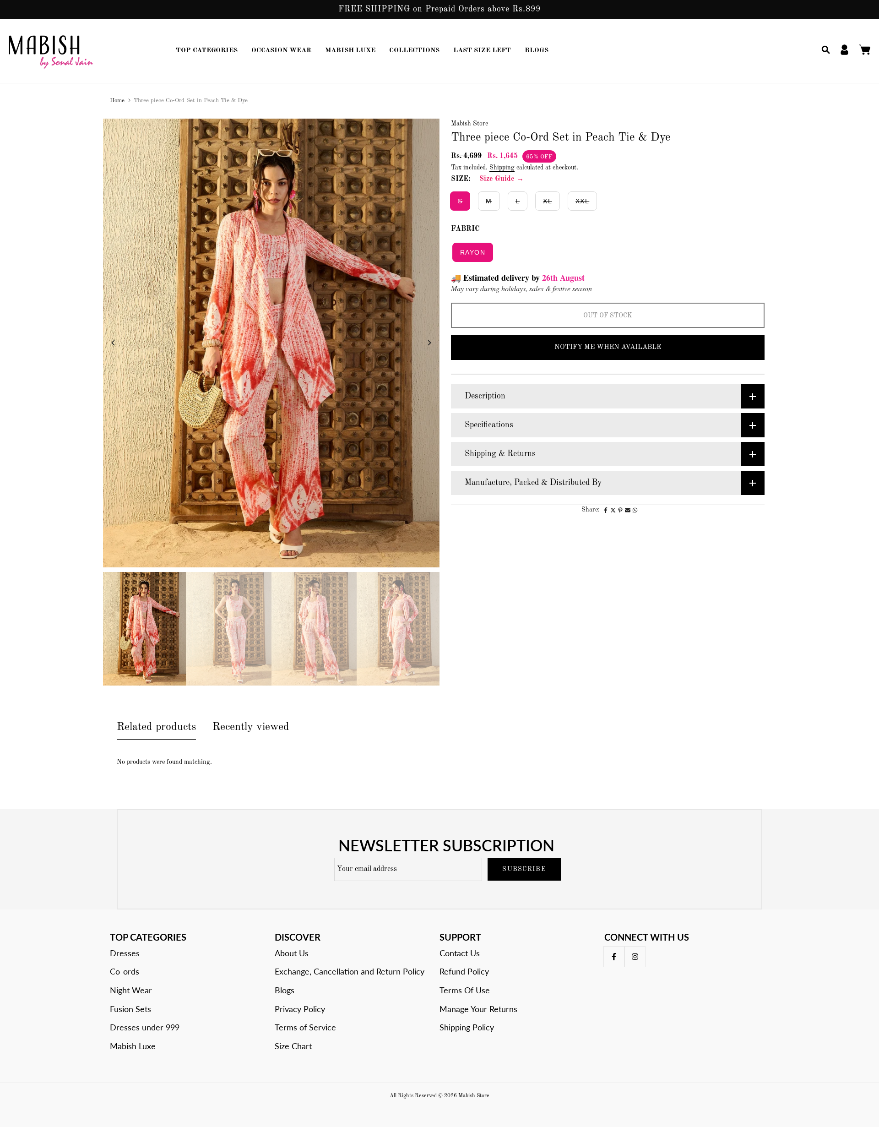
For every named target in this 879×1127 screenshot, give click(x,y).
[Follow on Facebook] (613, 956)
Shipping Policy (467, 1027)
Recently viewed (250, 727)
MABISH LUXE (350, 50)
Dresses (125, 953)
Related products (156, 727)
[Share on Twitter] (613, 510)
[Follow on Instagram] (635, 956)
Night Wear (131, 990)
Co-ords (124, 971)
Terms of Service (305, 1027)
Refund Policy (464, 971)
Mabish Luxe (133, 1046)
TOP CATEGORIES (207, 50)
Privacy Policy (300, 1009)
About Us (292, 953)
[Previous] (120, 342)
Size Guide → (501, 179)
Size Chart (293, 1046)
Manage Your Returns (478, 1009)
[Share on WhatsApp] (635, 510)
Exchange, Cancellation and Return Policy (349, 971)
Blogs (284, 990)
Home (117, 100)
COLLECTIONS (414, 50)
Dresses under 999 (144, 1027)
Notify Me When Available (607, 347)
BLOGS (536, 50)
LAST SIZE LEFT (482, 50)
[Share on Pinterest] (620, 510)
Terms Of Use (465, 990)
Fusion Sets (130, 1009)
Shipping (502, 167)
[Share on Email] (627, 510)
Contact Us (460, 953)
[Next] (422, 342)
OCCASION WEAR (281, 50)
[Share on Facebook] (605, 510)
